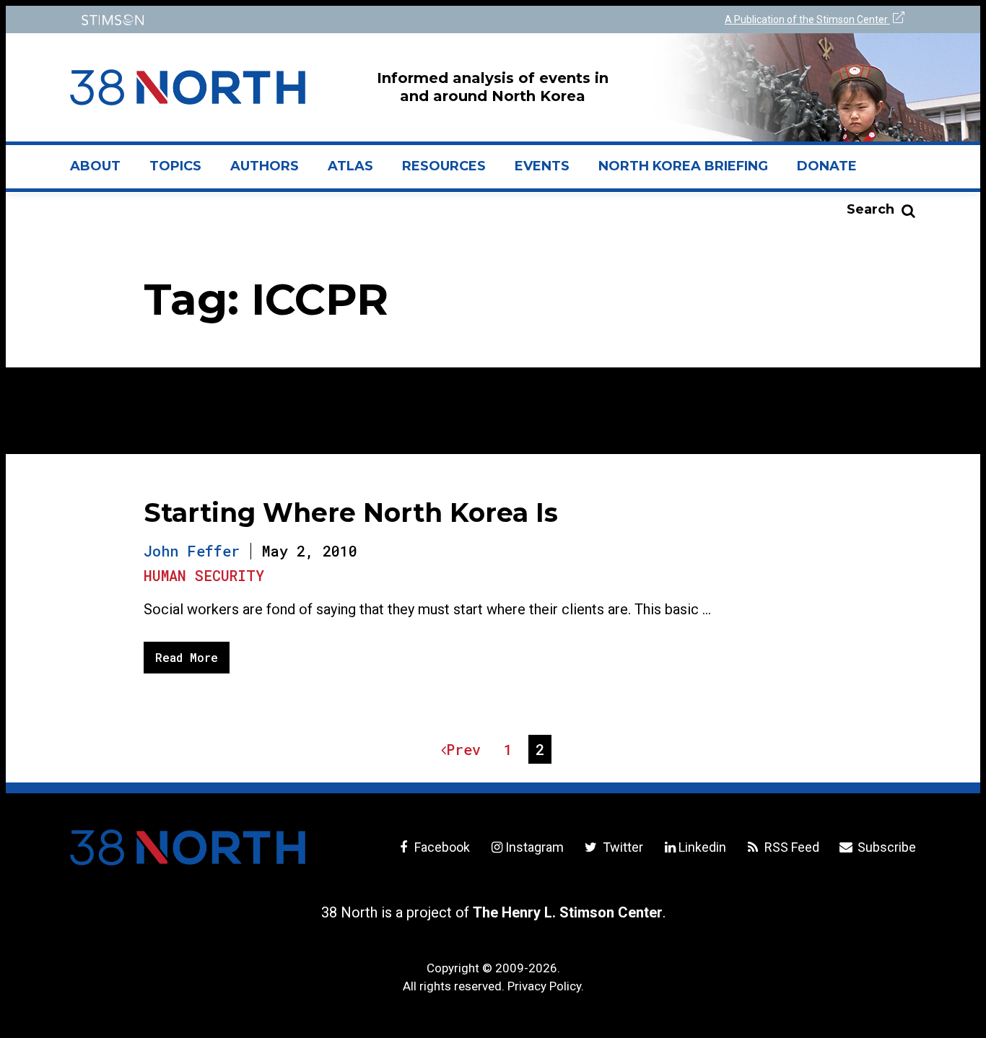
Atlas (350, 166)
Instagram (534, 847)
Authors (264, 166)
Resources (444, 166)
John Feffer (192, 550)
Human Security (204, 575)
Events (542, 166)
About (102, 171)
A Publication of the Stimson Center (807, 19)
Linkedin (702, 847)
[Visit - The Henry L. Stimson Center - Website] (278, 19)
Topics (175, 166)
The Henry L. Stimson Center (568, 912)
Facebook (440, 847)
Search (870, 209)
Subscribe (885, 847)
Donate (827, 166)
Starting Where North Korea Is (351, 512)
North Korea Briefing (683, 166)
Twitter (621, 847)
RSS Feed (790, 847)
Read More (186, 657)
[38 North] (187, 847)
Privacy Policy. (545, 986)
